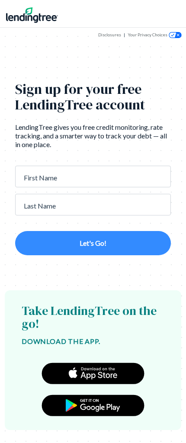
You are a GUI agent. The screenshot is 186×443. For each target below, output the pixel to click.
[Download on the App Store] (93, 373)
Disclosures (110, 34)
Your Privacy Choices (147, 34)
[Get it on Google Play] (93, 405)
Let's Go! (93, 243)
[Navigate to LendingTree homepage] (38, 14)
